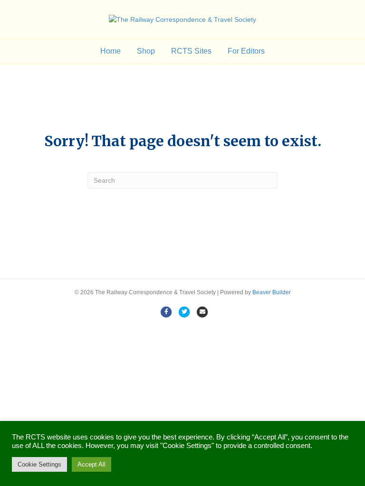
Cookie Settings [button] (39, 464)
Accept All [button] (91, 464)
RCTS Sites (191, 51)
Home (110, 51)
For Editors (246, 51)
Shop (146, 51)
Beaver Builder (271, 292)
